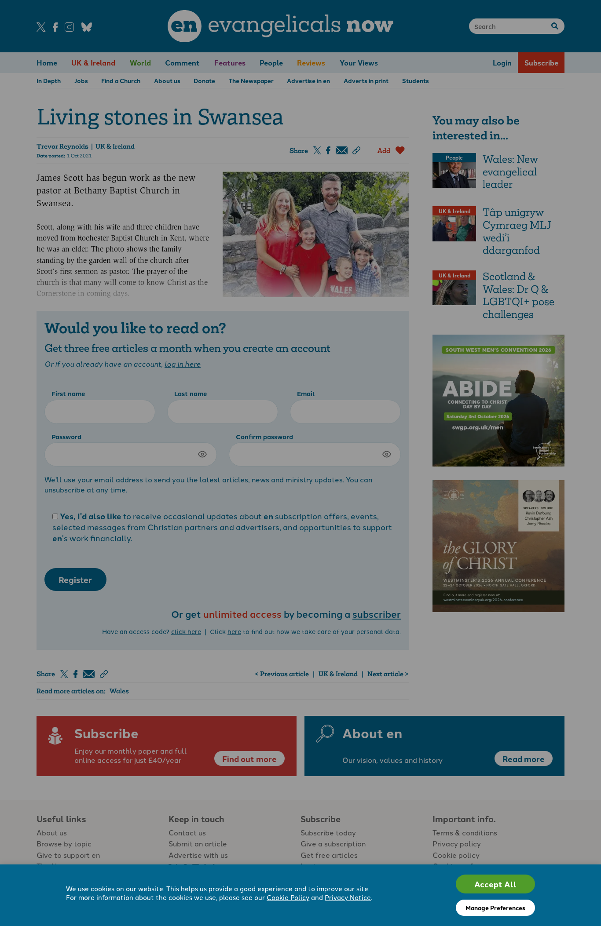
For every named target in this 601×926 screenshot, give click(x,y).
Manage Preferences (495, 907)
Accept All (495, 884)
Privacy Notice (348, 897)
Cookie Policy (288, 897)
